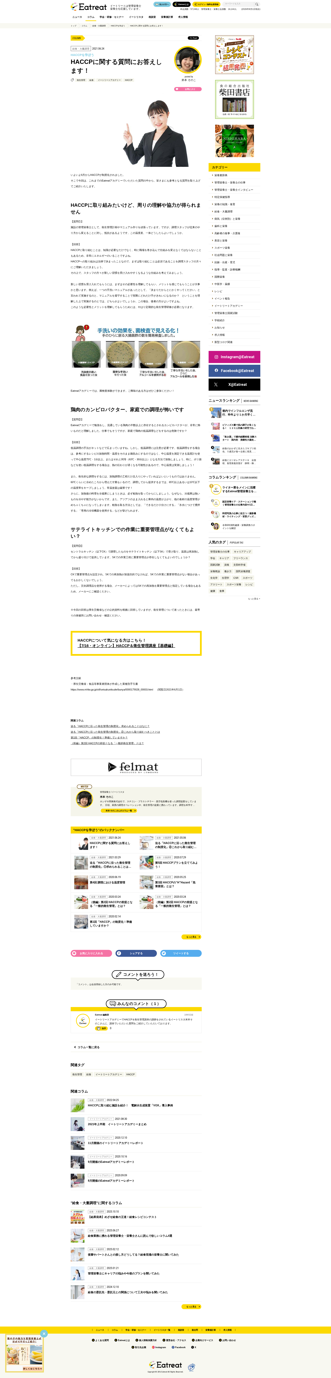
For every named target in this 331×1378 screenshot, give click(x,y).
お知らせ (219, 327)
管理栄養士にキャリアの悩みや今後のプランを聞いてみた (124, 1273)
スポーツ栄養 (222, 247)
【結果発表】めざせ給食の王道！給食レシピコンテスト (122, 1216)
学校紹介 (219, 320)
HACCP (128, 80)
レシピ (218, 291)
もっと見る (191, 937)
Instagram (160, 1347)
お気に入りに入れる (91, 953)
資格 (226, 564)
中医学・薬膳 (222, 284)
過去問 (195, 1330)
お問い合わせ (229, 1340)
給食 (91, 80)
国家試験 (215, 564)
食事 (221, 591)
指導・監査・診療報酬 (227, 269)
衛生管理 (81, 80)
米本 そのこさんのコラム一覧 (119, 811)
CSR (235, 577)
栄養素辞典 (220, 175)
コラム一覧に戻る (89, 1047)
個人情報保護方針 (148, 1340)
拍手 (104, 1028)
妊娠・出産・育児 (224, 262)
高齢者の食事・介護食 (227, 233)
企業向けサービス (204, 1340)
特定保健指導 (222, 197)
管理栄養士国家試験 (226, 313)
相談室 (152, 17)
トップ (73, 26)
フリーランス (240, 558)
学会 (212, 558)
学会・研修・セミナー (112, 17)
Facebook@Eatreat (237, 371)
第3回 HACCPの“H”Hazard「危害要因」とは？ (175, 884)
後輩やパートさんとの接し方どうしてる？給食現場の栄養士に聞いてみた (133, 1254)
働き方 (228, 571)
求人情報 (183, 17)
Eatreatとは (124, 1340)
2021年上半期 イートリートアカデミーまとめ (118, 1124)
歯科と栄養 (220, 226)
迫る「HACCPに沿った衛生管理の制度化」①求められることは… (110, 864)
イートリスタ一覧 (162, 1330)
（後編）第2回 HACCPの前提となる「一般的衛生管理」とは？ (111, 904)
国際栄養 (219, 276)
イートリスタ (136, 17)
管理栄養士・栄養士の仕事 (229, 182)
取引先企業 (140, 1347)
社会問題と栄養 (223, 255)
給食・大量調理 (99, 26)
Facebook (180, 1347)
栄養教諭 (215, 571)
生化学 (214, 577)
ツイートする (181, 953)
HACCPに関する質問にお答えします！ (146, 26)
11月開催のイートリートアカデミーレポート (115, 1143)
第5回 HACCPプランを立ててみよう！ (176, 864)
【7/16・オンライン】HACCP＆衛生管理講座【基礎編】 (126, 645)
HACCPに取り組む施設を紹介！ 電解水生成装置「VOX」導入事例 (130, 1105)
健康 (212, 591)
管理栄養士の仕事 (220, 551)
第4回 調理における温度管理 (107, 882)
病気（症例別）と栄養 (227, 218)
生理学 (225, 577)
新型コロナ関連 (223, 342)
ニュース (77, 17)
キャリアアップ (242, 551)
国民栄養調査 (243, 571)
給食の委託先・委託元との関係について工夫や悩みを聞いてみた (128, 1292)
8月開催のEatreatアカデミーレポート (111, 1180)
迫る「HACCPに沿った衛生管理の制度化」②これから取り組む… (176, 845)
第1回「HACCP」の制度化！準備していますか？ (99, 737)
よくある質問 (102, 1340)
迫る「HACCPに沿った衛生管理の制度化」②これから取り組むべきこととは (115, 731)
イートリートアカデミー (109, 80)
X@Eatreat (237, 384)
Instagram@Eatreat (237, 357)
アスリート (216, 584)
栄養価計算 (167, 17)
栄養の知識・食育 (224, 204)
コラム (90, 17)
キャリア (224, 558)
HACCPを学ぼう (118, 26)
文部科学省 (239, 564)
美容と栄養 (220, 240)
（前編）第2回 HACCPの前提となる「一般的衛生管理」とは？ (107, 743)
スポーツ (247, 577)
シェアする (136, 953)
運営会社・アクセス (176, 1340)
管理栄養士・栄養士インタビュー (233, 189)
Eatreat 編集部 (102, 1015)
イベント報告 (222, 298)
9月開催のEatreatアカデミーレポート (111, 1161)
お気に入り (190, 89)
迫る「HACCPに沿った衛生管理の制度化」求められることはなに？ (110, 726)
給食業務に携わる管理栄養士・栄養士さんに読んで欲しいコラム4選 (130, 1235)
